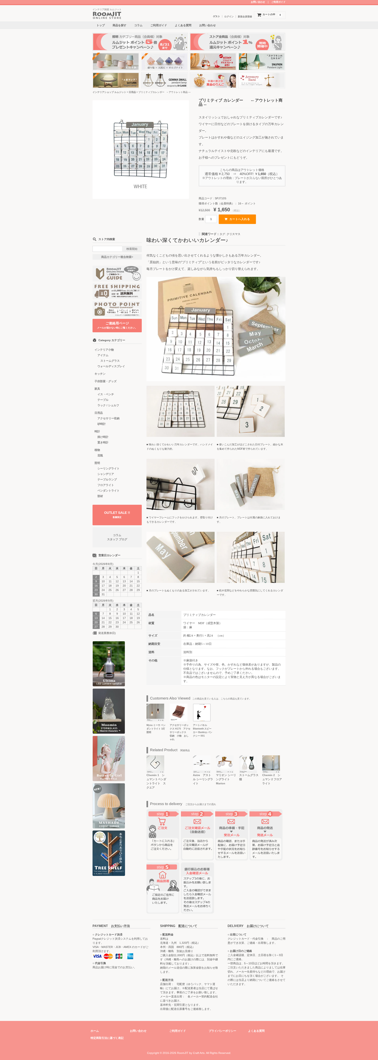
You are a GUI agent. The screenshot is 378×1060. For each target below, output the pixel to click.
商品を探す (119, 25)
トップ (100, 25)
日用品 (98, 412)
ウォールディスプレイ (111, 366)
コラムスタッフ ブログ (117, 537)
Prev (86, 152)
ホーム (95, 1030)
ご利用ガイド (278, 2)
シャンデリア (105, 474)
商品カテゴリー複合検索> (117, 256)
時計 (97, 431)
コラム (138, 25)
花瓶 (100, 455)
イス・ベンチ (105, 394)
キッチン (100, 373)
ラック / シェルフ (108, 405)
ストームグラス (110, 360)
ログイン (229, 16)
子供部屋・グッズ (105, 381)
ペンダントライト (108, 490)
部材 (100, 496)
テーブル (102, 399)
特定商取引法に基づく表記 (107, 1037)
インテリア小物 (104, 349)
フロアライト (105, 485)
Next (195, 152)
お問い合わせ (258, 2)
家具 (97, 388)
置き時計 (102, 442)
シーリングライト (108, 468)
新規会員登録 (245, 16)
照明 (97, 462)
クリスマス (233, 234)
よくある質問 (183, 25)
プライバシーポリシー (222, 1030)
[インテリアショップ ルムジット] (107, 16)
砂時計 (101, 423)
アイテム (102, 355)
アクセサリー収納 (108, 418)
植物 (97, 449)
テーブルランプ (107, 479)
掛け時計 (102, 436)
